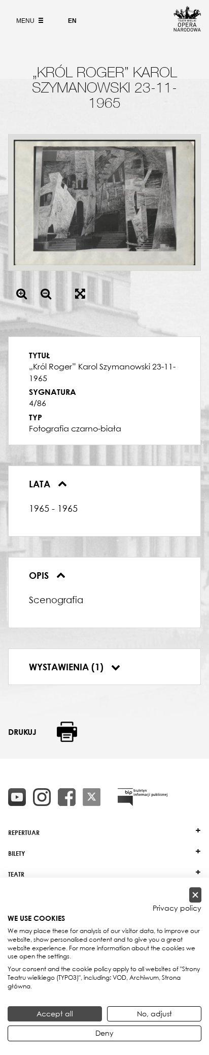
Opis (40, 575)
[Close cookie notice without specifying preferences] (195, 895)
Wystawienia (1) (67, 666)
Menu (26, 20)
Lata (41, 483)
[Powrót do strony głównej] (187, 28)
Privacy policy (177, 908)
